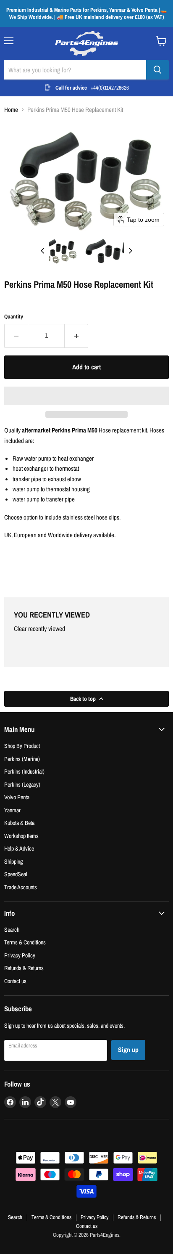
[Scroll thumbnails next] (130, 250)
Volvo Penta (16, 797)
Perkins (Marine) (22, 759)
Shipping (13, 861)
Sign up (128, 1049)
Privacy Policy (19, 955)
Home (11, 109)
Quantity (13, 316)
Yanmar (12, 810)
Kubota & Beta (19, 823)
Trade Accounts (20, 887)
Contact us (15, 981)
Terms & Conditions (25, 942)
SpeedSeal (15, 874)
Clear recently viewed (39, 629)
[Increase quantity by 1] (76, 335)
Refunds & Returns (24, 968)
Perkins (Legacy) (22, 784)
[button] (58, 250)
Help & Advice (19, 848)
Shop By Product (22, 746)
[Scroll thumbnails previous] (42, 250)
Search (11, 929)
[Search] (157, 70)
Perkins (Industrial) (24, 771)
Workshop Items (21, 836)
